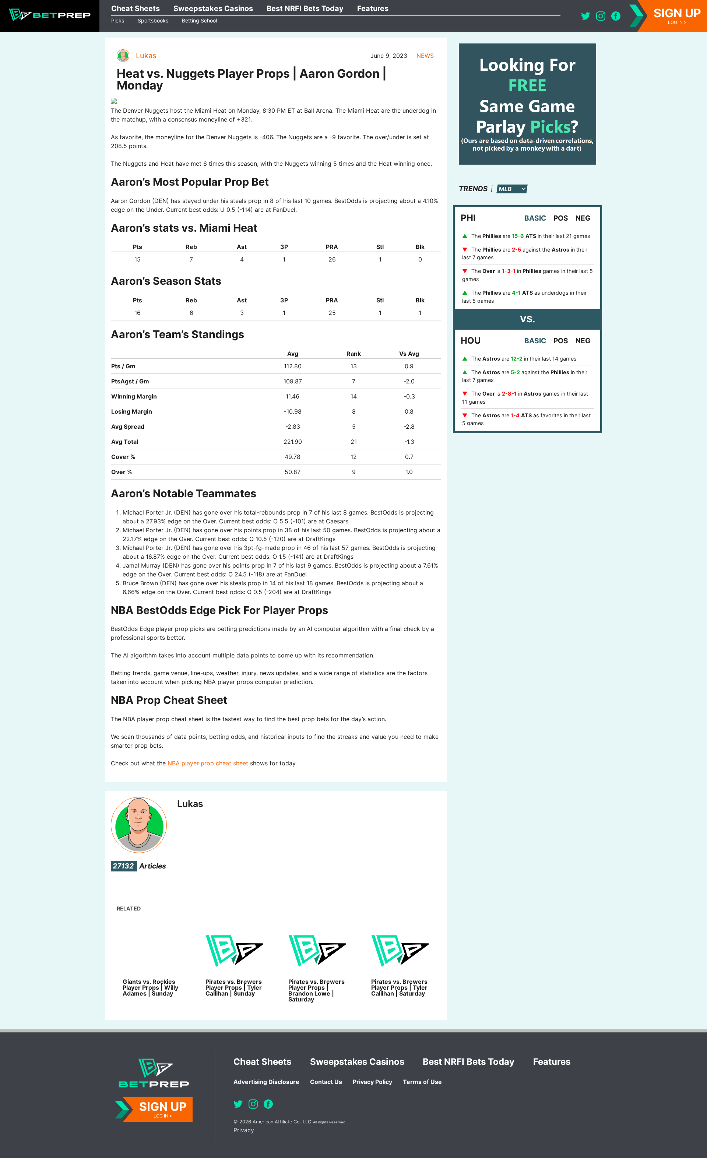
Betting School (199, 20)
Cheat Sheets (135, 8)
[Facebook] (615, 16)
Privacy (243, 1130)
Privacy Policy (372, 1081)
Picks (117, 20)
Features (372, 8)
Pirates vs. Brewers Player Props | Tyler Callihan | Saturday (399, 987)
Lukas (146, 55)
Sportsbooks (153, 20)
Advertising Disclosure (266, 1081)
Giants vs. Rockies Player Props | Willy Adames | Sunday (150, 987)
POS (560, 218)
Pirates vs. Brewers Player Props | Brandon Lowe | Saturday (316, 990)
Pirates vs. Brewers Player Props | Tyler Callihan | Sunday (233, 987)
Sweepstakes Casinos (213, 8)
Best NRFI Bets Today (305, 8)
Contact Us (326, 1081)
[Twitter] (585, 16)
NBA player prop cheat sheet (208, 763)
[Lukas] (123, 55)
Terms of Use (422, 1081)
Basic (535, 218)
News (425, 55)
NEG (583, 218)
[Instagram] (600, 16)
